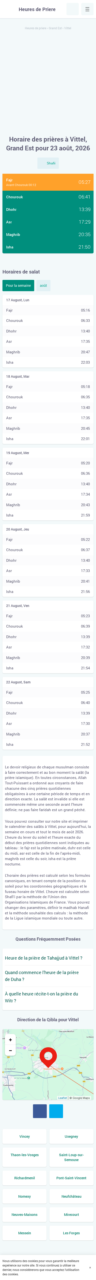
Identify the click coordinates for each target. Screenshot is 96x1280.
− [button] (10, 1050)
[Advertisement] (48, 83)
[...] (87, 9)
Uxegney (71, 1136)
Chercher (72, 9)
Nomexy (24, 1196)
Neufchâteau (71, 1196)
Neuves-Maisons (24, 1214)
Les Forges (71, 1233)
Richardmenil (24, 1178)
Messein (24, 1233)
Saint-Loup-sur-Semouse (71, 1157)
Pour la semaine (18, 285)
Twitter (56, 1111)
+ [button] (10, 1039)
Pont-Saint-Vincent (71, 1178)
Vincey (24, 1136)
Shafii (51, 163)
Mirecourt (71, 1214)
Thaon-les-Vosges (25, 1154)
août (43, 285)
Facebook (40, 1111)
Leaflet (62, 1098)
